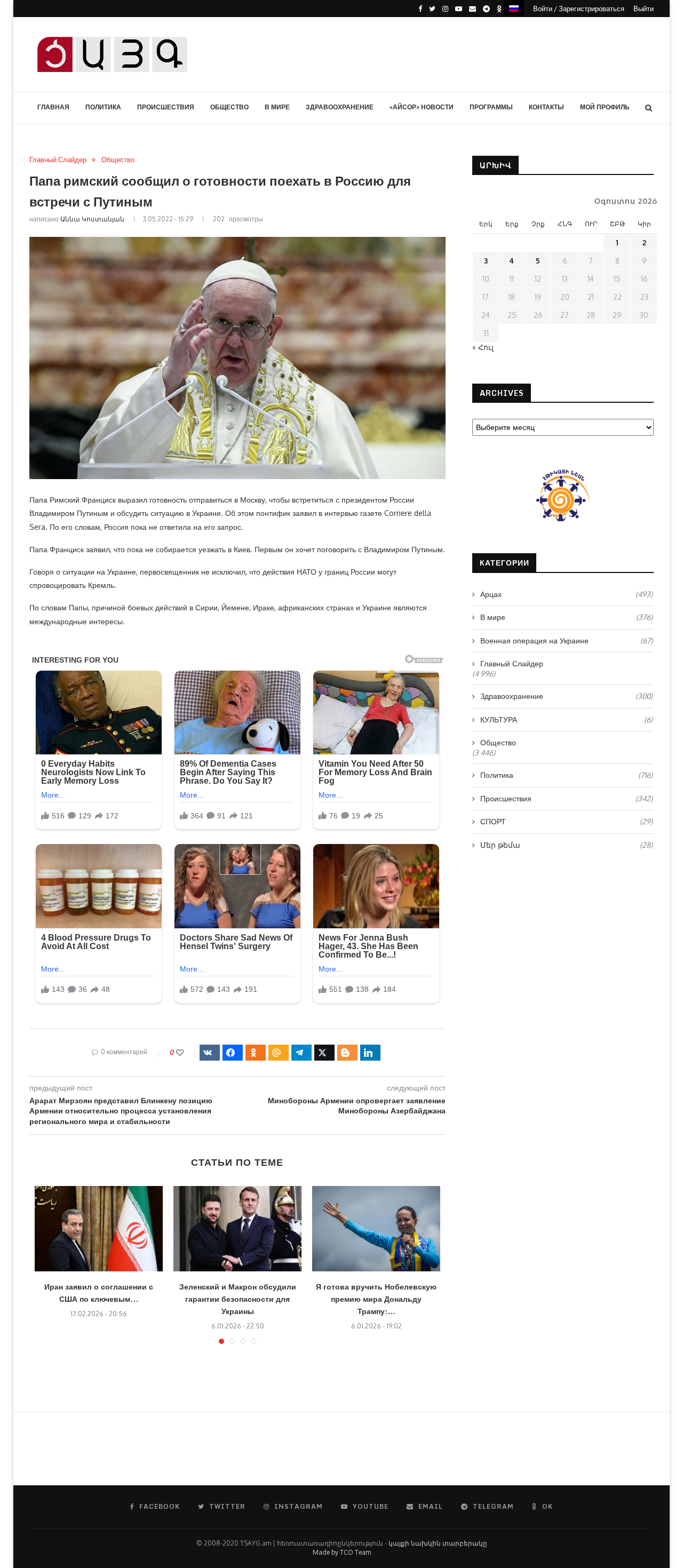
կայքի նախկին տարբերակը (437, 1543)
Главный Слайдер (57, 160)
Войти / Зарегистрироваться (578, 8)
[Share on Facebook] (233, 1053)
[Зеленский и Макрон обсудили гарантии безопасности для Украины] (237, 1228)
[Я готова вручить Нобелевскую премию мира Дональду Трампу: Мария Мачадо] (376, 1228)
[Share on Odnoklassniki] (255, 1053)
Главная (53, 107)
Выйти (643, 8)
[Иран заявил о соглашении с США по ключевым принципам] (99, 1228)
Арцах (566, 594)
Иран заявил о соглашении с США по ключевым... (98, 1292)
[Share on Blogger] (347, 1053)
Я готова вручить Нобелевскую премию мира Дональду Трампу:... (376, 1298)
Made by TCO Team (342, 1552)
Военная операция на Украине (566, 640)
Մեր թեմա (566, 844)
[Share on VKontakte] (210, 1053)
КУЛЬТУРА (566, 719)
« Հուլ (483, 347)
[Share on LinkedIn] (370, 1053)
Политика (103, 107)
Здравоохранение (340, 107)
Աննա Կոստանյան (92, 219)
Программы (491, 107)
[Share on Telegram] (301, 1053)
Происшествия (165, 107)
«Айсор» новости (422, 107)
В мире (277, 107)
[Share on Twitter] (324, 1053)
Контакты (546, 107)
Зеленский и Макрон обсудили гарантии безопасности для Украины (237, 1298)
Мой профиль (605, 107)
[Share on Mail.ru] (278, 1053)
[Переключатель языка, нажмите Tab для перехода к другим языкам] (514, 7)
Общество (229, 107)
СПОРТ (566, 821)
